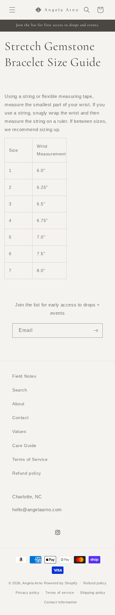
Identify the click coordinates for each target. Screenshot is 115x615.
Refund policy (26, 473)
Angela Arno (32, 583)
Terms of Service (30, 459)
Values (19, 431)
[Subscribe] (95, 330)
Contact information (60, 602)
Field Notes (24, 376)
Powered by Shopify (61, 583)
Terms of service (59, 592)
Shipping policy (92, 592)
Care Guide (24, 445)
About (18, 403)
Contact (20, 417)
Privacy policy (28, 592)
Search (19, 389)
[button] (12, 10)
